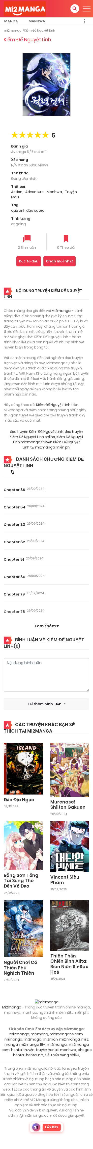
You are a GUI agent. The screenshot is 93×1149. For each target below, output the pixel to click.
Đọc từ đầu (28, 261)
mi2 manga (69, 1039)
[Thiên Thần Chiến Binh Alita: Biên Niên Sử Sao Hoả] (70, 924)
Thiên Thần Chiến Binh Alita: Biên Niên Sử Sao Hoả (69, 964)
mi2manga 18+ (32, 1044)
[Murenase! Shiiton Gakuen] (70, 769)
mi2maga (32, 1039)
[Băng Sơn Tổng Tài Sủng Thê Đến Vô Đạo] (23, 845)
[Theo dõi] (66, 239)
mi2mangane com (66, 1034)
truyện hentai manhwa (56, 1049)
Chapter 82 (14, 542)
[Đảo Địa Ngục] (23, 768)
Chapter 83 (14, 524)
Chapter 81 (14, 559)
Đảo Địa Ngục (19, 800)
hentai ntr (34, 1054)
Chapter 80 (14, 576)
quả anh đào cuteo (27, 210)
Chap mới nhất (59, 261)
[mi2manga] (25, 8)
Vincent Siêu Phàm (64, 880)
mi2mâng (39, 1034)
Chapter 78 (14, 611)
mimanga (13, 1039)
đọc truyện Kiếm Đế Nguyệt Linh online (46, 434)
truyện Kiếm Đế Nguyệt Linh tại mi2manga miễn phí (51, 445)
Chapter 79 (14, 594)
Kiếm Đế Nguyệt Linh (39, 30)
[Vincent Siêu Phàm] (70, 846)
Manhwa (37, 21)
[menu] (87, 8)
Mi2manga (61, 310)
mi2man (50, 1039)
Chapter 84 (14, 507)
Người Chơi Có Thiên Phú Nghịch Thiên (20, 967)
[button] (74, 8)
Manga (11, 21)
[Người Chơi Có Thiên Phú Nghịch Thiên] (23, 928)
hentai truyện (22, 1049)
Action (16, 191)
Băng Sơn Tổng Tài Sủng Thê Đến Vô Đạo (21, 880)
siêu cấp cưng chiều (62, 1054)
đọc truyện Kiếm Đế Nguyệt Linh (36, 431)
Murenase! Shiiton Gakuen (68, 804)
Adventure (34, 191)
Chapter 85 (14, 489)
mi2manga (13, 30)
